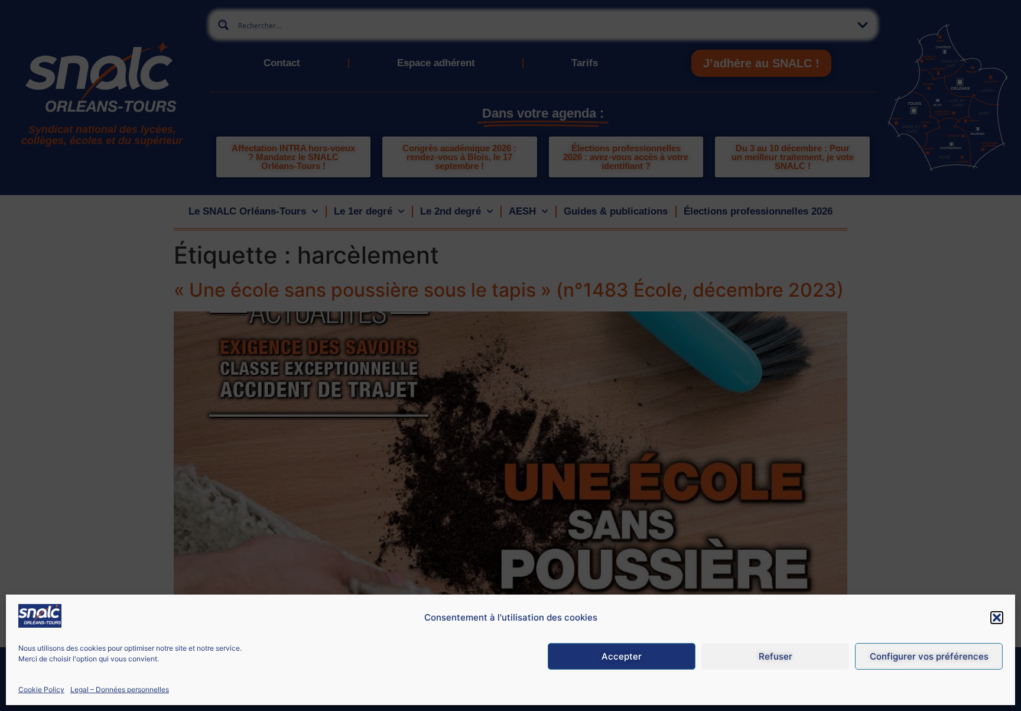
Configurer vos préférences (929, 656)
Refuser (775, 656)
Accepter (621, 656)
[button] (997, 618)
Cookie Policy (41, 689)
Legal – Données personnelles (119, 689)
